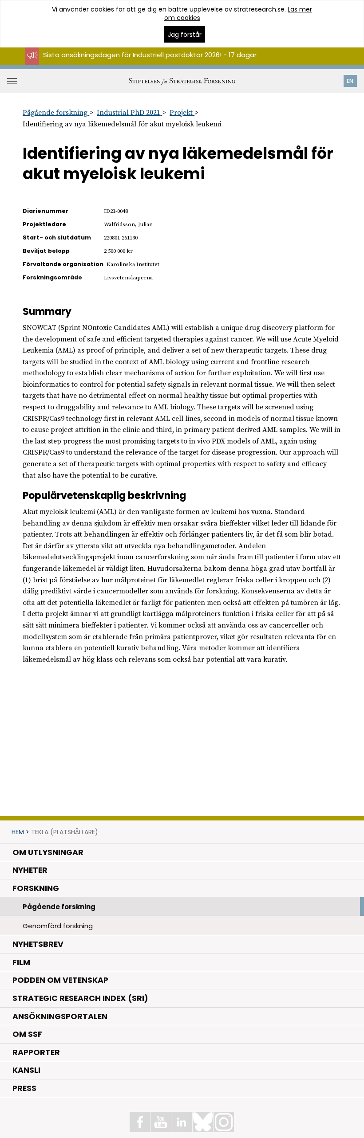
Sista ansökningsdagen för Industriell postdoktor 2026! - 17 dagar (150, 54)
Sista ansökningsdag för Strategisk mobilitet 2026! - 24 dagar (144, 62)
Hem (18, 832)
